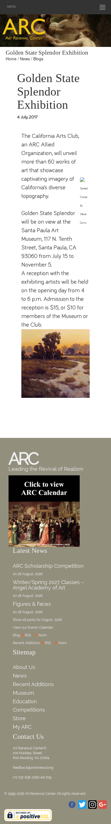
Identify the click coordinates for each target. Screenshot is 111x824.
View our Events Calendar (33, 628)
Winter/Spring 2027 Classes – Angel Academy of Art (48, 585)
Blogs (38, 58)
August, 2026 (52, 620)
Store (19, 718)
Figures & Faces (32, 604)
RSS (28, 635)
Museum (23, 693)
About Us (24, 667)
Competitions (29, 710)
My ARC (22, 727)
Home (11, 58)
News (25, 58)
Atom (42, 635)
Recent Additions (33, 684)
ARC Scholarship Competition (48, 566)
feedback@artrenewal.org (33, 768)
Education (25, 701)
